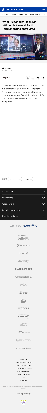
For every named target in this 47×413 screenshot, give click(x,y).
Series (14, 14)
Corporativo (8, 203)
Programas (28, 179)
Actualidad (7, 191)
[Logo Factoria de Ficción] (23, 277)
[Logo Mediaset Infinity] (23, 237)
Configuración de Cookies (23, 368)
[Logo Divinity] (23, 261)
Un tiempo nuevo (15, 9)
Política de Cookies (23, 371)
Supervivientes (35, 14)
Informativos (23, 14)
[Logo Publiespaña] (23, 340)
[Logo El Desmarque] (23, 269)
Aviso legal (23, 359)
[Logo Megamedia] (24, 393)
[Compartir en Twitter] (33, 78)
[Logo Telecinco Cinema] (23, 316)
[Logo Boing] (23, 285)
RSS (23, 377)
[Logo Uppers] (23, 308)
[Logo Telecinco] (23, 245)
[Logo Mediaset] (23, 227)
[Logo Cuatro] (23, 253)
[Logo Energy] (23, 293)
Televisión (5, 14)
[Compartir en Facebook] (43, 78)
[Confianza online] (23, 404)
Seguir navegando (11, 210)
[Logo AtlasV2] (23, 332)
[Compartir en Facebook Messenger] (38, 78)
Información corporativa (23, 362)
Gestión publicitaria (23, 374)
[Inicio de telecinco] (3, 9)
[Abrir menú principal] (43, 9)
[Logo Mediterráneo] (23, 348)
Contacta (23, 380)
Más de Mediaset (10, 216)
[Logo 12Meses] (23, 324)
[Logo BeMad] (23, 301)
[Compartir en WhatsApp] (28, 78)
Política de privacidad (24, 365)
